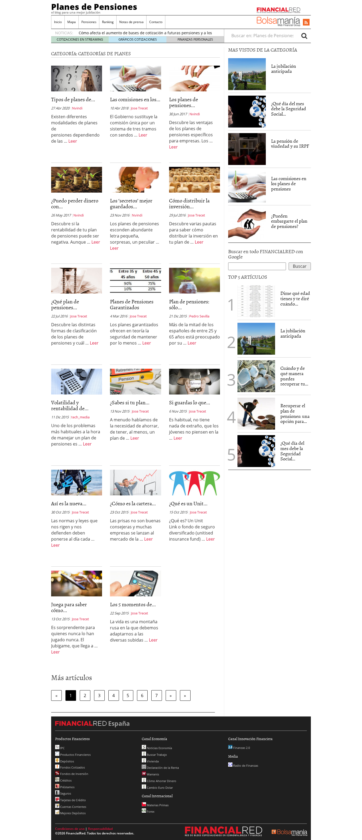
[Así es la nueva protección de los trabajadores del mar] (76, 482)
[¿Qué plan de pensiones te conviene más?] (76, 280)
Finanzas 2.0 (241, 748)
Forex (150, 811)
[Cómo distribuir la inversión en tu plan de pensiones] (194, 179)
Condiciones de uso (70, 828)
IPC (62, 748)
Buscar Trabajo (156, 755)
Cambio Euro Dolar (159, 788)
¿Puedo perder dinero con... (74, 203)
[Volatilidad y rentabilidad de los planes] (76, 381)
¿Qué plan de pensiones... (65, 304)
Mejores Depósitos (72, 813)
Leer (72, 141)
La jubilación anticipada (283, 68)
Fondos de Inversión (73, 774)
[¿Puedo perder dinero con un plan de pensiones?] (76, 179)
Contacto (155, 22)
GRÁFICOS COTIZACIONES (137, 39)
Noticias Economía (159, 748)
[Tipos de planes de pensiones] (76, 78)
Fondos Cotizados (72, 767)
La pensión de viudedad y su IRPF (290, 143)
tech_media (80, 417)
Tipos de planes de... (73, 99)
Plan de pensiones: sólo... (189, 304)
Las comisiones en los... (135, 99)
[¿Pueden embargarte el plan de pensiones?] (247, 224)
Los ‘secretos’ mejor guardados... (131, 203)
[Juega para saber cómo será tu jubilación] (76, 583)
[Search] (304, 35)
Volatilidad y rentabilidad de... (70, 405)
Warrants (152, 774)
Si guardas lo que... (189, 402)
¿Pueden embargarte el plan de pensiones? (289, 221)
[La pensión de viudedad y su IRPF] (247, 148)
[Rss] (306, 23)
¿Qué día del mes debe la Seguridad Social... (288, 109)
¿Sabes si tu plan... (129, 402)
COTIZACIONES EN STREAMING (80, 39)
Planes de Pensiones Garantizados (131, 304)
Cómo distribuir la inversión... (189, 203)
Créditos (65, 780)
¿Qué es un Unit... (188, 503)
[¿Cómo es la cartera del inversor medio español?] (135, 482)
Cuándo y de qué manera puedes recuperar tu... (294, 375)
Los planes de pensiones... (183, 102)
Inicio (58, 22)
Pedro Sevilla (199, 316)
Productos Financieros (75, 755)
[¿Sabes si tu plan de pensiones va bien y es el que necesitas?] (135, 381)
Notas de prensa (131, 22)
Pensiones (88, 22)
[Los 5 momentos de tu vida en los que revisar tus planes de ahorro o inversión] (135, 583)
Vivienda (152, 761)
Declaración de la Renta (162, 768)
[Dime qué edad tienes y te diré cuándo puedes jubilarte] (256, 301)
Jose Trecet (139, 108)
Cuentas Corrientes (72, 807)
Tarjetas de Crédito (72, 800)
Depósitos (66, 761)
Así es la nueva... (68, 503)
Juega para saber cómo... (69, 607)
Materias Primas (157, 805)
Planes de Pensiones (94, 6)
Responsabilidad (100, 828)
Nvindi (77, 108)
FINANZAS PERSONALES (195, 39)
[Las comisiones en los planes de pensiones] (135, 78)
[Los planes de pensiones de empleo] (194, 78)
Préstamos (66, 787)
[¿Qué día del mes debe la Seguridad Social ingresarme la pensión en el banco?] (247, 112)
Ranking (108, 22)
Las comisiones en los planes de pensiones (288, 184)
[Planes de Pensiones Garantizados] (135, 280)
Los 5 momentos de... (133, 604)
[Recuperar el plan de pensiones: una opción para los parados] (256, 414)
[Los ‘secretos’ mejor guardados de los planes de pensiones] (135, 179)
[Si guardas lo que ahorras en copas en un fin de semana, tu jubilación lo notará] (194, 381)
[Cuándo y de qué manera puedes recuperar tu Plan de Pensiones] (256, 376)
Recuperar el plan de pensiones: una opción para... (295, 413)
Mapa (71, 22)
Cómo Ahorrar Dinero (161, 781)
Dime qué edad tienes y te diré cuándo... (295, 298)
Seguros (65, 793)
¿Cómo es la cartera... (133, 503)
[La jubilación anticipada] (247, 74)
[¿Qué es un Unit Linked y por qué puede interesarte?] (194, 482)
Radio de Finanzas (245, 765)
